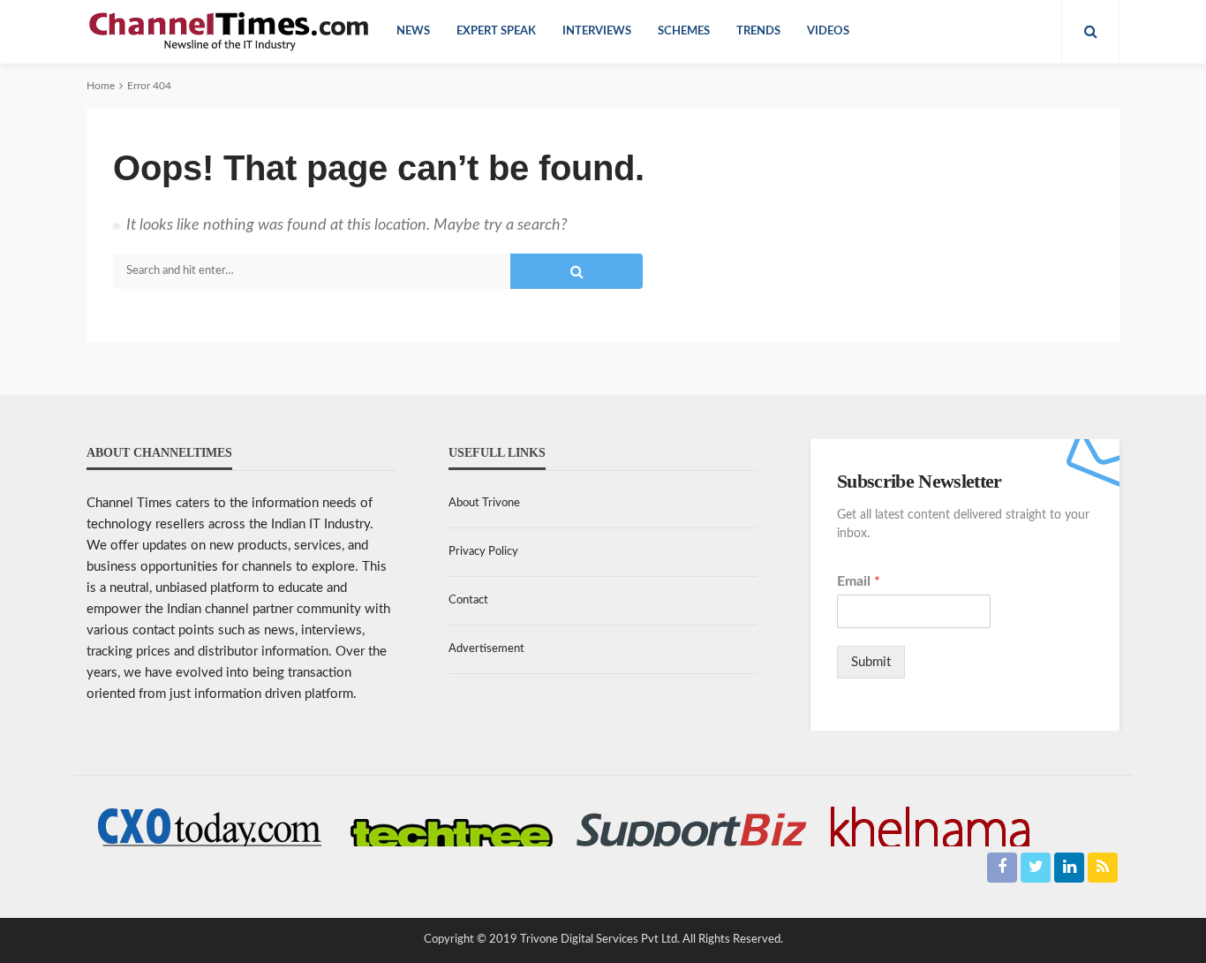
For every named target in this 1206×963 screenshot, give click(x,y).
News (413, 31)
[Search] (1090, 32)
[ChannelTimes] (230, 32)
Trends (758, 31)
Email (858, 581)
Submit (871, 662)
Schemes (684, 31)
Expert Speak (496, 31)
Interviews (596, 31)
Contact (468, 600)
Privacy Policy (483, 551)
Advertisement (486, 649)
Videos (828, 31)
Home (101, 85)
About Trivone (484, 503)
